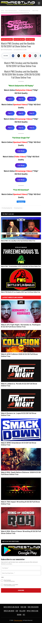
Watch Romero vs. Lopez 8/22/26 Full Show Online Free (18, 414)
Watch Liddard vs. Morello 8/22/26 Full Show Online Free (19, 384)
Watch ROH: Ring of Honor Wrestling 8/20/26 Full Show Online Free (21, 532)
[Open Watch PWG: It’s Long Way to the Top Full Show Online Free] (21, 228)
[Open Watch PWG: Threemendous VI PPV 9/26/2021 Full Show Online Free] (21, 254)
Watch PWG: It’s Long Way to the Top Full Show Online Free (18, 241)
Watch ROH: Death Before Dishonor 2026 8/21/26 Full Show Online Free (21, 473)
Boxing (19, 614)
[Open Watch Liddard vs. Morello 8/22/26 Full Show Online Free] (21, 371)
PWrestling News (18, 620)
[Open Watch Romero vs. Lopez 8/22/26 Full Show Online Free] (21, 400)
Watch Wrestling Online (11, 10)
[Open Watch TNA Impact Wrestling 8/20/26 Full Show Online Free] (21, 489)
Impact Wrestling (32, 611)
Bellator (22, 611)
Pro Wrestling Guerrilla (7, 39)
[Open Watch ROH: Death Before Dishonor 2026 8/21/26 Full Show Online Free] (21, 459)
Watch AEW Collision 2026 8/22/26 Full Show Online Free (19, 355)
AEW (17, 611)
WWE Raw (23, 607)
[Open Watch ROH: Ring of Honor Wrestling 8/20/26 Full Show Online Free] (21, 518)
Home (2, 10)
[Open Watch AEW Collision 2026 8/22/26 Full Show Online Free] (21, 341)
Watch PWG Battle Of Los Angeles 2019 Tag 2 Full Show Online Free (20, 292)
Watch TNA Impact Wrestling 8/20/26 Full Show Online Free (20, 503)
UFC (24, 614)
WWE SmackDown (33, 607)
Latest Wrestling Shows (12, 297)
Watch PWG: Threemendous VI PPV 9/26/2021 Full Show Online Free (21, 266)
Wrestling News (9, 611)
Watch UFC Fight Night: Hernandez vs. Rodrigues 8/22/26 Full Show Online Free (21, 325)
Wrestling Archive (30, 39)
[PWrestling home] (18, 3)
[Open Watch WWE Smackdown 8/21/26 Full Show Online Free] (21, 430)
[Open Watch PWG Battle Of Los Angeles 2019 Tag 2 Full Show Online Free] (21, 279)
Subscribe (21, 590)
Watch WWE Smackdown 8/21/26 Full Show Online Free (18, 444)
